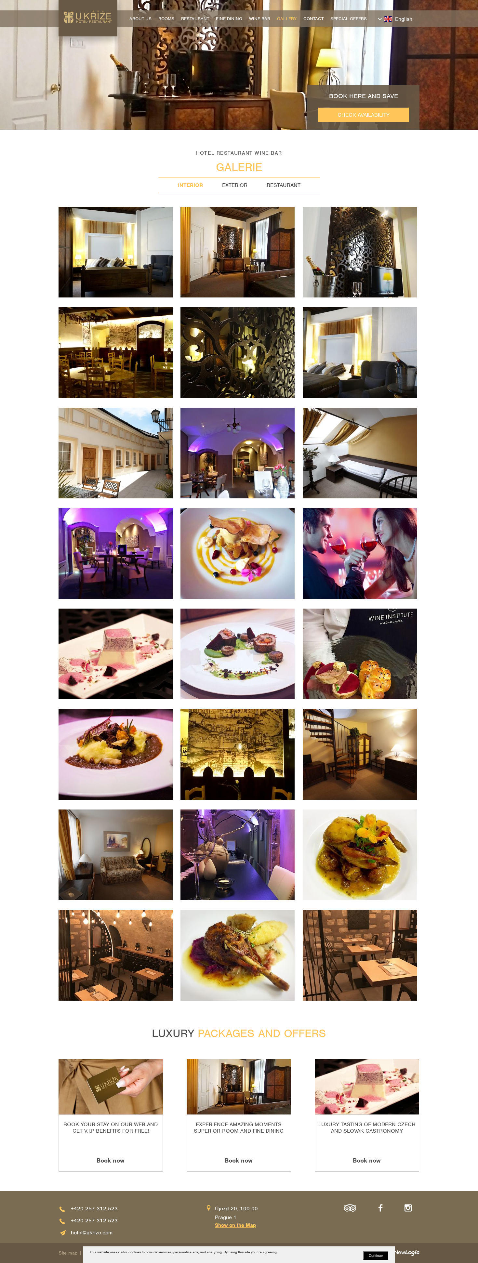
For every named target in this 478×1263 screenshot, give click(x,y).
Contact (313, 18)
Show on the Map (235, 1225)
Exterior (234, 185)
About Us (140, 18)
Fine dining (229, 18)
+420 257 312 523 (94, 1208)
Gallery (287, 18)
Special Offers (348, 18)
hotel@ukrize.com (92, 1232)
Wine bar (259, 18)
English (403, 19)
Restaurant (283, 185)
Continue (376, 1255)
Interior (190, 185)
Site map (68, 1253)
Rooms (166, 18)
